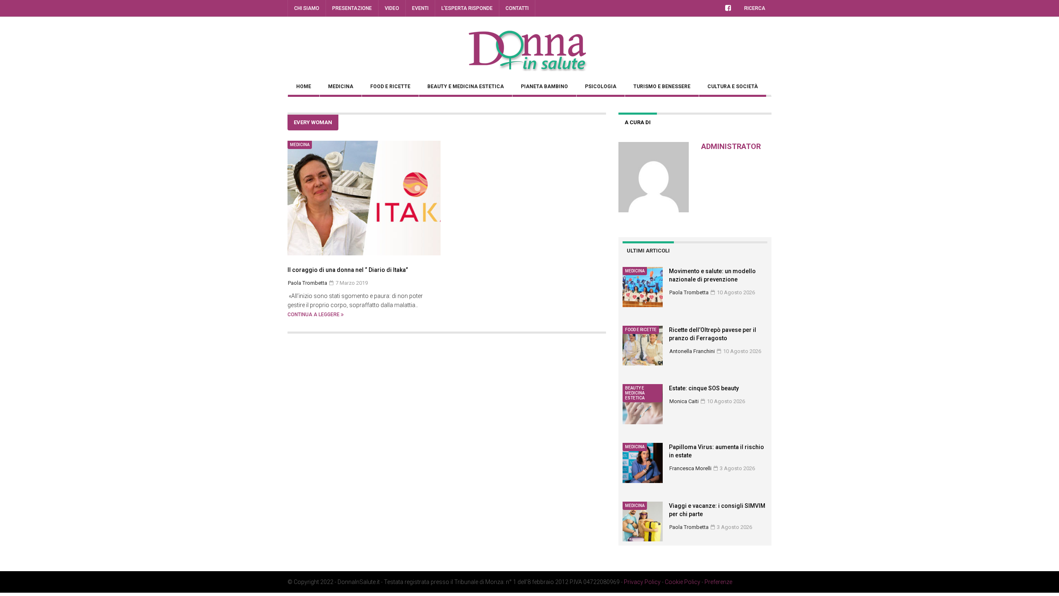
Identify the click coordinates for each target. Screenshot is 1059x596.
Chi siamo (306, 8)
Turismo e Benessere (661, 86)
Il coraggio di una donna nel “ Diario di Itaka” (348, 270)
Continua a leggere (314, 314)
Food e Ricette (390, 86)
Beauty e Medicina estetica (465, 86)
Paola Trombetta (689, 292)
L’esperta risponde (467, 8)
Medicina (340, 86)
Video (392, 8)
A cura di (638, 122)
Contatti (517, 8)
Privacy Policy (642, 582)
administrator (731, 146)
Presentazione (352, 8)
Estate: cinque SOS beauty (704, 388)
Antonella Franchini (692, 351)
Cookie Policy (682, 582)
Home (303, 86)
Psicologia (600, 86)
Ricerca (754, 8)
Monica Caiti (684, 401)
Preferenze (718, 582)
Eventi (420, 8)
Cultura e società (732, 86)
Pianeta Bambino (544, 86)
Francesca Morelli (690, 468)
